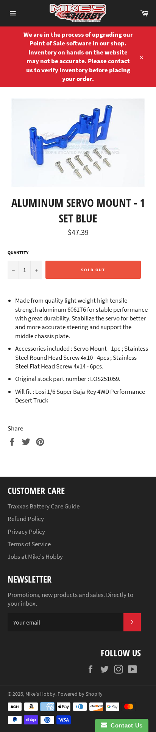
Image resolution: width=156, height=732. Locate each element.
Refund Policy (26, 518)
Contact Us (125, 725)
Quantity (18, 252)
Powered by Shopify (80, 694)
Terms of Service (29, 544)
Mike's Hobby (40, 694)
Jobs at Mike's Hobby (35, 556)
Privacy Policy (26, 531)
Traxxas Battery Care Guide (44, 506)
